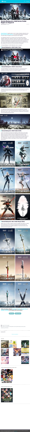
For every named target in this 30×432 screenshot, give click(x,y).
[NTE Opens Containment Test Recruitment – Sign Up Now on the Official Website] (25, 360)
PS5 (6, 327)
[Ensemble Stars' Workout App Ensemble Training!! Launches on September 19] (25, 352)
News (3, 325)
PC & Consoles (6, 325)
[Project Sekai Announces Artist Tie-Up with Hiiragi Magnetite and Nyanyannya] (13, 344)
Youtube (6, 310)
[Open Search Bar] (25, 1)
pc (4, 327)
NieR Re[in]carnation (20, 326)
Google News (24, 309)
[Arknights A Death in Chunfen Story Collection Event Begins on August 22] (5, 344)
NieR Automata (14, 326)
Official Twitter (18, 313)
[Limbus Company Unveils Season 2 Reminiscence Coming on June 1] (25, 344)
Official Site (12, 313)
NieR (11, 326)
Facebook (14, 309)
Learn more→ (15, 431)
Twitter (19, 309)
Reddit (2, 310)
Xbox (7, 327)
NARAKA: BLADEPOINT (6, 326)
